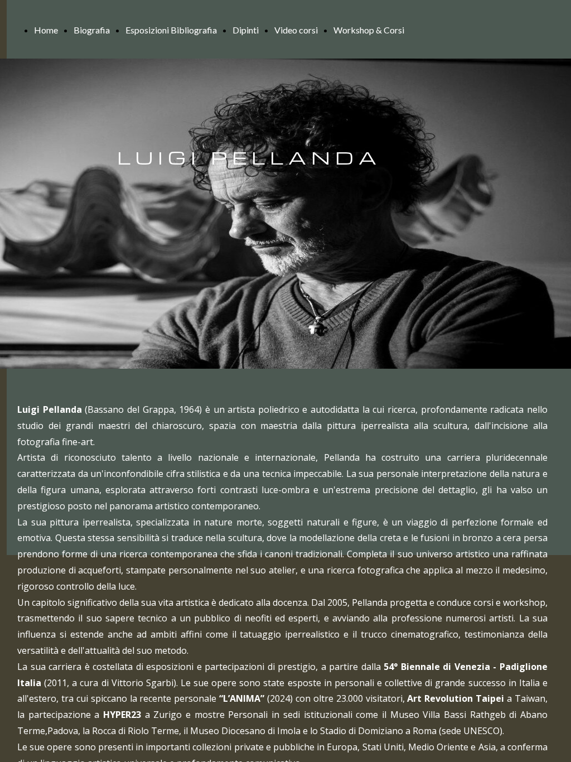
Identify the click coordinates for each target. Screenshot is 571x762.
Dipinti (246, 30)
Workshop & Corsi (368, 30)
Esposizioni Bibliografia (171, 30)
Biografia (92, 30)
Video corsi (296, 30)
